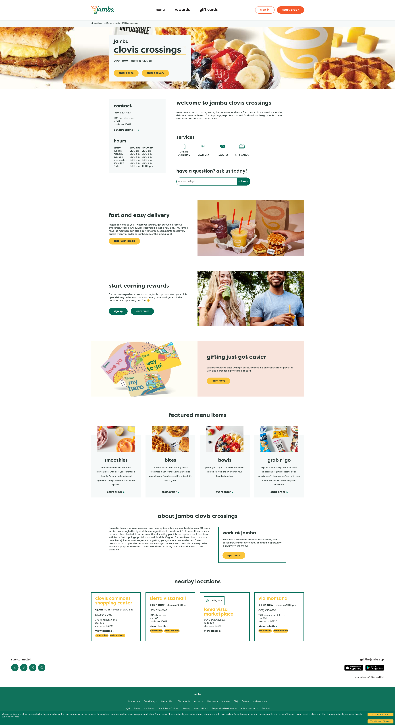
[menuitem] (134, 701)
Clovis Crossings (147, 50)
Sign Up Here (377, 677)
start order (290, 9)
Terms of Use (284, 714)
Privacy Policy (12, 716)
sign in (265, 9)
